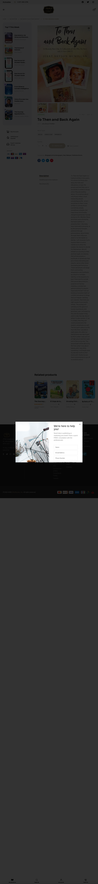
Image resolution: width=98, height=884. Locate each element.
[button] (80, 424)
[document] (49, 442)
